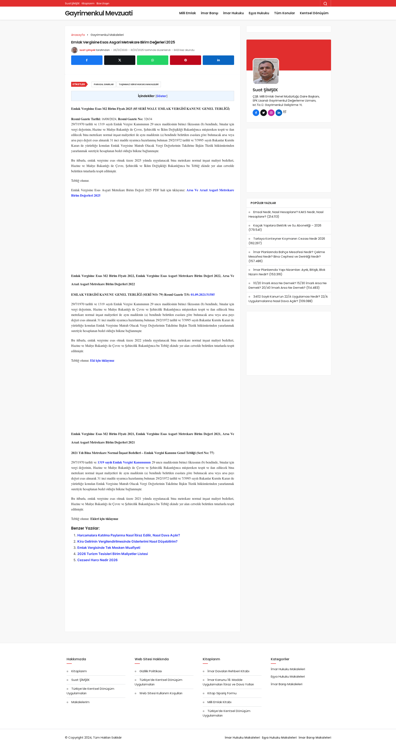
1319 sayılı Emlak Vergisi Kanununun (124, 462)
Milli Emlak (187, 13)
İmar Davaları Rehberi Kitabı (228, 671)
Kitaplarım (88, 3)
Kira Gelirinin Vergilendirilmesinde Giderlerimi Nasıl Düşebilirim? (127, 541)
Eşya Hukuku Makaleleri (288, 676)
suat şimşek (87, 50)
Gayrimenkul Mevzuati (99, 13)
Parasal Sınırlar (104, 84)
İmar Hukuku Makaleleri (288, 669)
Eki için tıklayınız (102, 360)
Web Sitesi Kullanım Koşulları (160, 693)
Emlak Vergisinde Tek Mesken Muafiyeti (108, 547)
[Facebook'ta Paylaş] (87, 60)
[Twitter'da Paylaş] (120, 60)
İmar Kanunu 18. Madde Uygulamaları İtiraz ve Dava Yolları (228, 682)
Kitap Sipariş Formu (222, 693)
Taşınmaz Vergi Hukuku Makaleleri (139, 84)
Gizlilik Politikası (150, 671)
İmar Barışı (209, 13)
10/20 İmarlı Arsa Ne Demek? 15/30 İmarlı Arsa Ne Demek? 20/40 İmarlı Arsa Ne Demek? (288, 285)
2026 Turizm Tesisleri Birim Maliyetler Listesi (112, 554)
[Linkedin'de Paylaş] (218, 60)
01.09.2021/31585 (203, 294)
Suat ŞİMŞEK (72, 3)
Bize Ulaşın (103, 3)
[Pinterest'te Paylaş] (185, 60)
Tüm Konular (284, 13)
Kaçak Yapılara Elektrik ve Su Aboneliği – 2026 (287, 225)
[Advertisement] (152, 231)
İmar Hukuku (233, 13)
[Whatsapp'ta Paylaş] (152, 60)
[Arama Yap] (325, 4)
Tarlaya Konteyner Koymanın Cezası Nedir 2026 (289, 238)
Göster (161, 96)
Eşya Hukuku (259, 13)
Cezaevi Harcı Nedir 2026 (97, 560)
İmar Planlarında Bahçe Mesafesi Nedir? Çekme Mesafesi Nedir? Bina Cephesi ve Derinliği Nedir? (287, 254)
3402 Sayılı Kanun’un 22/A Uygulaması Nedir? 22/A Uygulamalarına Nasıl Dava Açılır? (288, 298)
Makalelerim (80, 702)
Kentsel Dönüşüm (314, 13)
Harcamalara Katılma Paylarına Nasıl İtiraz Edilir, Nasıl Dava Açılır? (128, 535)
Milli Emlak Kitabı (219, 702)
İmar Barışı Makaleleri (286, 684)
